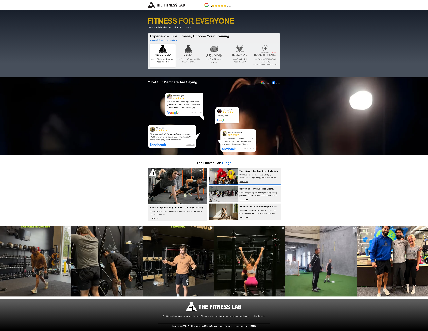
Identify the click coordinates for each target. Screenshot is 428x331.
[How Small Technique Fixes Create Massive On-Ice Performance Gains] (223, 194)
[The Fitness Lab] (168, 5)
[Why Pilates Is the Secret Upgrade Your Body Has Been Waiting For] (223, 212)
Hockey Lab (190, 144)
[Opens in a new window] (217, 5)
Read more (154, 218)
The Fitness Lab (196, 112)
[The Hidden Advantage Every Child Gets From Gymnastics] (223, 176)
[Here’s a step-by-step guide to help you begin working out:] (177, 186)
